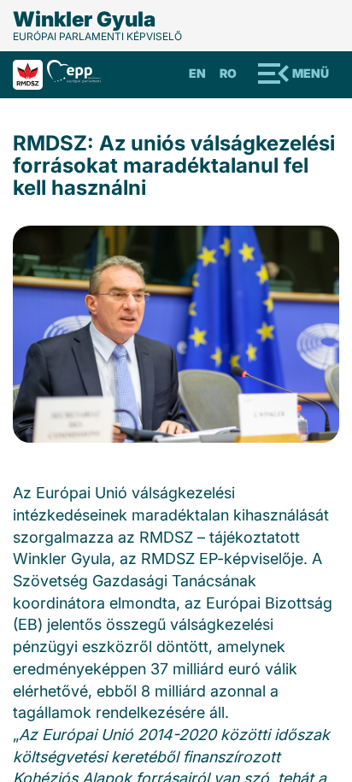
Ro (228, 73)
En (197, 73)
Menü (310, 73)
